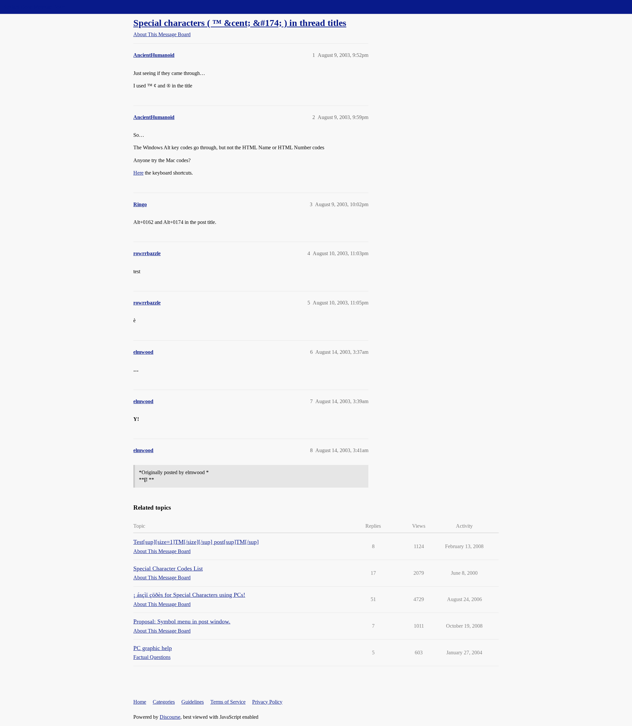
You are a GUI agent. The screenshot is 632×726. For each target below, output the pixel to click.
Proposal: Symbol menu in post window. (181, 621)
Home (139, 702)
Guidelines (192, 702)
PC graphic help (152, 648)
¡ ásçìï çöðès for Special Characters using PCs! (189, 595)
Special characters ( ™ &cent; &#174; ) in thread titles (239, 23)
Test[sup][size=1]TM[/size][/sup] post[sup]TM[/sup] (196, 542)
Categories (164, 702)
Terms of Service (228, 702)
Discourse (170, 717)
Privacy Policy (267, 702)
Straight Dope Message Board (34, 7)
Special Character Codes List (168, 568)
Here (138, 173)
